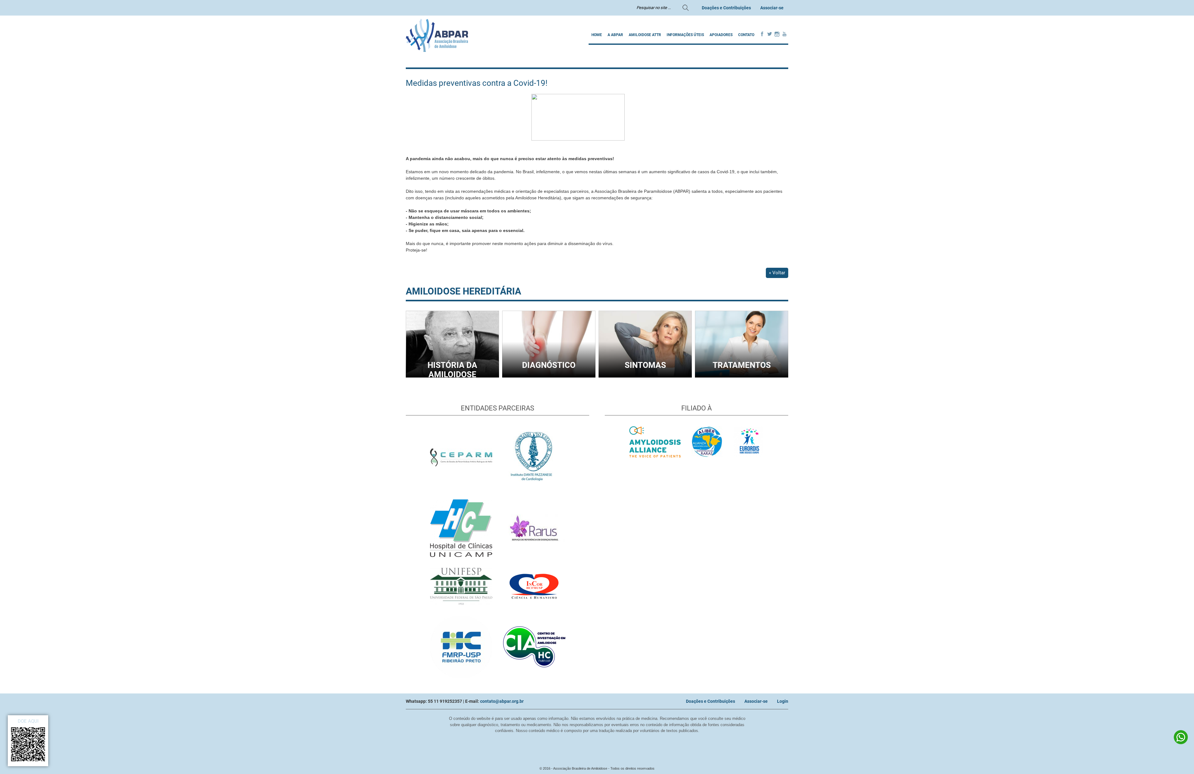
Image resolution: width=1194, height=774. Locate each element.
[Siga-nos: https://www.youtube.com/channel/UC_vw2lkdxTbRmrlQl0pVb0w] (784, 34)
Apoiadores (721, 35)
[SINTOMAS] (645, 375)
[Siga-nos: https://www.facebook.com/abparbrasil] (762, 34)
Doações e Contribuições (726, 7)
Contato (746, 35)
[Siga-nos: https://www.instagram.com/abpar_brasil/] (777, 34)
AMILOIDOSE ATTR (645, 35)
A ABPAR (615, 35)
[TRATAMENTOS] (741, 375)
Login (782, 701)
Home (596, 35)
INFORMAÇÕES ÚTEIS (685, 35)
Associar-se (772, 7)
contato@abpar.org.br (502, 701)
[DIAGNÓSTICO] (548, 375)
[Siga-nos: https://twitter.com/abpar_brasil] (769, 34)
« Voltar (777, 273)
